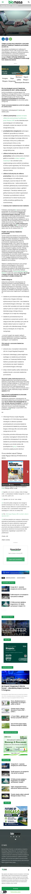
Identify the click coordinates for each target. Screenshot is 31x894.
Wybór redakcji (7, 667)
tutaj (3, 488)
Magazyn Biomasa (5, 6)
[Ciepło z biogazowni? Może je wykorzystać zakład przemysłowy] (6, 788)
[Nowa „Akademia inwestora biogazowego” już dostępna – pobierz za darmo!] (6, 703)
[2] (16, 210)
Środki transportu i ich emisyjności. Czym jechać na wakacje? (19, 596)
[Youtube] (15, 840)
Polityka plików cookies (16, 892)
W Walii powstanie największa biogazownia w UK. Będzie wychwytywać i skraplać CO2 (18, 604)
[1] (18, 110)
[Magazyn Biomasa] (15, 833)
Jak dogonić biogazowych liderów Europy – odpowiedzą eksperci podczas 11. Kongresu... (15, 688)
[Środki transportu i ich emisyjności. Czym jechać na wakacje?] (6, 596)
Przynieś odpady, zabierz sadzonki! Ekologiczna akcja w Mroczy (20, 795)
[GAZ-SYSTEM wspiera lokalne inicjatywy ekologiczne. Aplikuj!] (6, 725)
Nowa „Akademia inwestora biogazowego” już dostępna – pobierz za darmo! (18, 702)
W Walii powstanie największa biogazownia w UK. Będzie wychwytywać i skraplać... (18, 780)
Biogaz (8, 29)
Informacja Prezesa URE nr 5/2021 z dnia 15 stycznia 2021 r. (15, 515)
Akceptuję (15, 889)
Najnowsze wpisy (8, 617)
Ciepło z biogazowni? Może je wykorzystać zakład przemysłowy (19, 787)
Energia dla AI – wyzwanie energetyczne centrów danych (18, 588)
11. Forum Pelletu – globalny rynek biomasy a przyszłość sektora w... (19, 717)
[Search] (29, 2)
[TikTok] (19, 837)
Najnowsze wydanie (11, 732)
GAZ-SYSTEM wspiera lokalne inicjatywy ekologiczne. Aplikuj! (19, 724)
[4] (22, 228)
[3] (17, 225)
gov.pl (15, 446)
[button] (28, 870)
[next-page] (5, 610)
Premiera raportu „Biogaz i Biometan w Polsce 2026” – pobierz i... (18, 710)
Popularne (6, 760)
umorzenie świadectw (21, 578)
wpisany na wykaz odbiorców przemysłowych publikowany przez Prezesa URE (15, 118)
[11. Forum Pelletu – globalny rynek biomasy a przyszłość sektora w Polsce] (6, 718)
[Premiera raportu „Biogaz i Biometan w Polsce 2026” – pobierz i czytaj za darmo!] (6, 710)
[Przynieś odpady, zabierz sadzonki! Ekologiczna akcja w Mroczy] (6, 796)
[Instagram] (14, 837)
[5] (10, 409)
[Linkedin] (3, 39)
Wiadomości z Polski (14, 29)
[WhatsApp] (10, 39)
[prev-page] (3, 610)
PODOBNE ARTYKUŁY (8, 583)
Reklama (7, 640)
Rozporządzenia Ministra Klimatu (14, 272)
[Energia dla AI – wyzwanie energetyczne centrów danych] (6, 589)
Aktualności (15, 6)
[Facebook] (6, 39)
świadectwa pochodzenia (10, 578)
